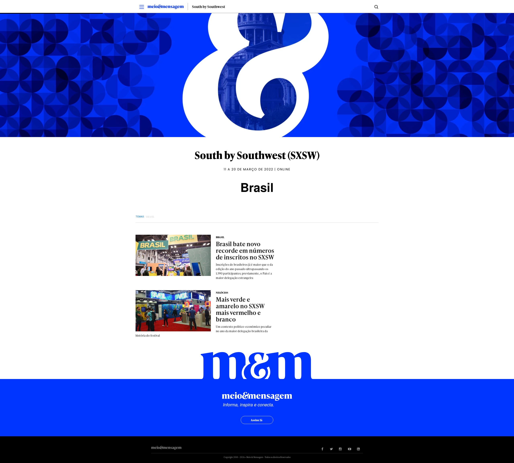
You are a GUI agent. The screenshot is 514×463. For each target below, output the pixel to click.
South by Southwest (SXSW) (257, 155)
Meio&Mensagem (166, 7)
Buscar (375, 6)
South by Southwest (208, 6)
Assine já (256, 420)
